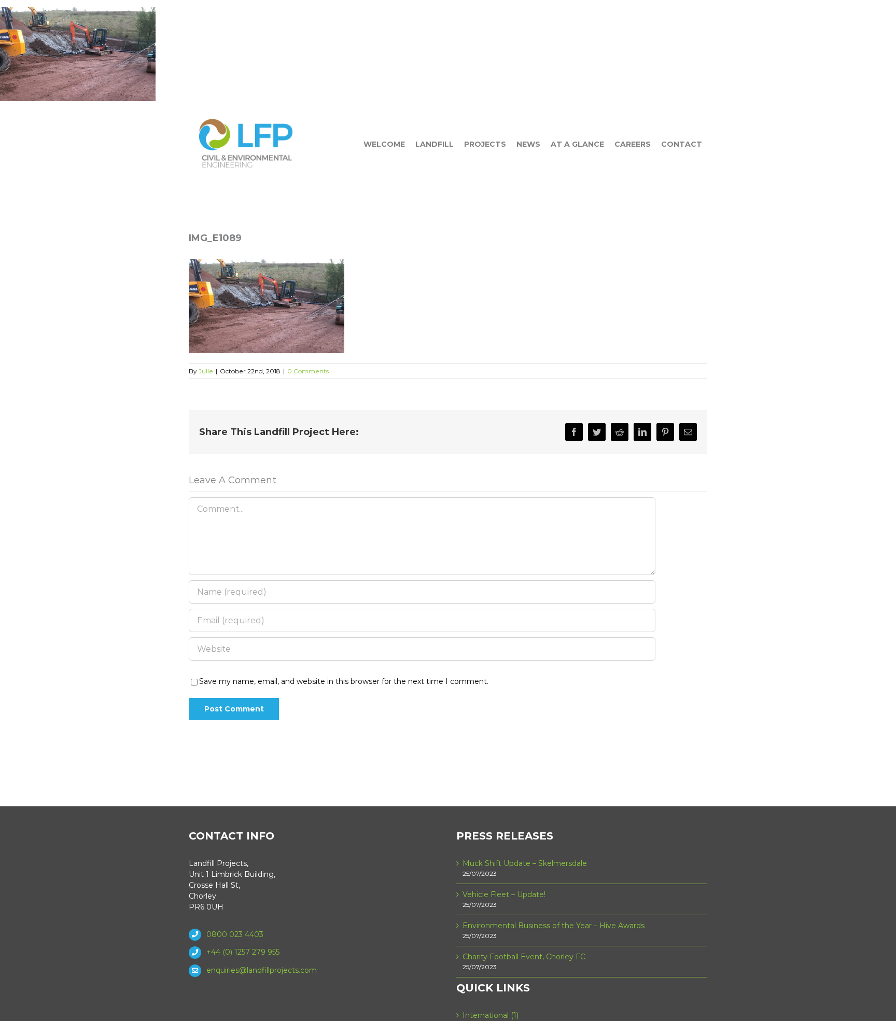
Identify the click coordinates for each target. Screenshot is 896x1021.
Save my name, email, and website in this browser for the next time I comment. (343, 681)
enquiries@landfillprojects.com (261, 970)
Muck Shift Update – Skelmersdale (525, 863)
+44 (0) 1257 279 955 (242, 952)
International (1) (491, 1015)
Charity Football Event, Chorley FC (524, 956)
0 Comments (308, 371)
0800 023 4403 (234, 934)
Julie (206, 371)
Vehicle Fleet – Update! (504, 894)
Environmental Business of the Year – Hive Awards (554, 925)
